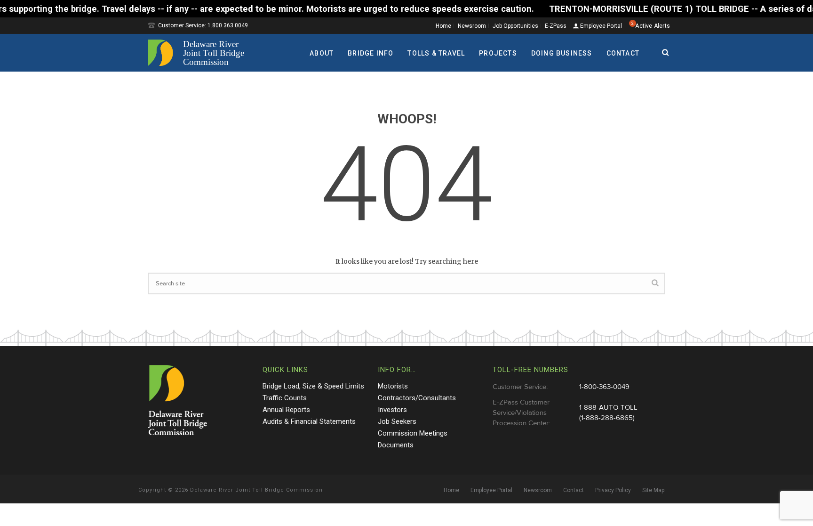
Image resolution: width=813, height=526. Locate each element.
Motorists (393, 386)
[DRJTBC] (199, 53)
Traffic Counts (285, 398)
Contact (622, 53)
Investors (392, 409)
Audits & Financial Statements (309, 421)
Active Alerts (652, 26)
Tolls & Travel (436, 53)
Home (443, 26)
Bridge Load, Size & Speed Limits (313, 386)
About (322, 53)
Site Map (653, 490)
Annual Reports (286, 409)
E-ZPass (555, 26)
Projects (498, 53)
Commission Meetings (412, 433)
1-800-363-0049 (604, 386)
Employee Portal (600, 26)
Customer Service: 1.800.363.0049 (203, 25)
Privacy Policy (613, 490)
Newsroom (472, 26)
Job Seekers (397, 421)
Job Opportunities (515, 26)
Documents (396, 445)
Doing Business (561, 53)
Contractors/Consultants (417, 398)
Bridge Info (370, 53)
